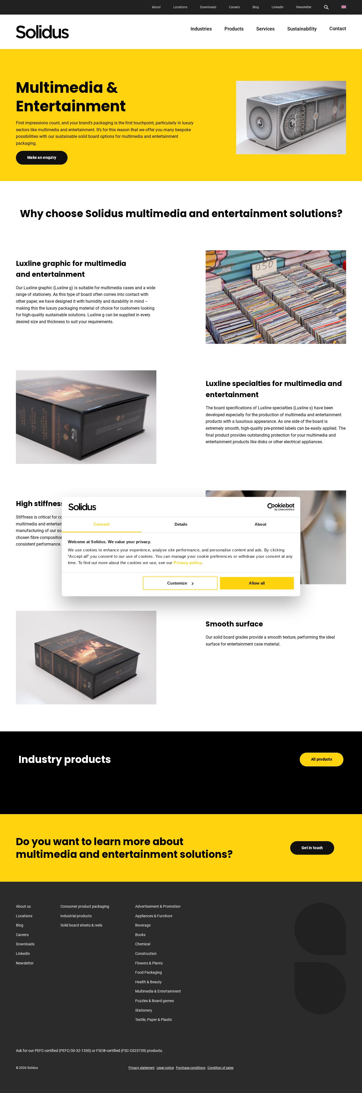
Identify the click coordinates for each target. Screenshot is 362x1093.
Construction (146, 953)
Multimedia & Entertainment (158, 991)
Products (234, 29)
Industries (201, 29)
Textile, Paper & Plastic (153, 1019)
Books (140, 935)
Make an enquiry (41, 157)
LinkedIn (278, 7)
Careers (234, 7)
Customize (177, 583)
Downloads (208, 7)
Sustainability (302, 29)
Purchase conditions (190, 1068)
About (156, 7)
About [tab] (260, 524)
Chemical (142, 944)
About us (23, 906)
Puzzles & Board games (154, 1001)
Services (265, 29)
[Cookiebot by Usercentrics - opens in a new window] (271, 507)
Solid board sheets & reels (81, 925)
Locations (180, 7)
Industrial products (76, 916)
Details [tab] (181, 524)
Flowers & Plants (149, 963)
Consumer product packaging (84, 906)
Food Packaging (148, 972)
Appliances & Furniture (153, 916)
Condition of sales (220, 1068)
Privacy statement (141, 1068)
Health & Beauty (148, 982)
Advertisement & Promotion (157, 906)
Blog (256, 7)
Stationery (143, 1010)
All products (321, 759)
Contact (337, 28)
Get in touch (312, 847)
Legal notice (165, 1068)
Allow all (257, 583)
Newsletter (303, 7)
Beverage (143, 925)
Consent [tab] (101, 524)
